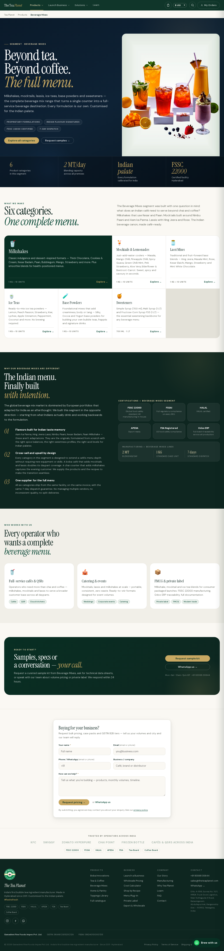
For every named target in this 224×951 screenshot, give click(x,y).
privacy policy (141, 810)
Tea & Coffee (97, 880)
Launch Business (57, 5)
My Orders (210, 5)
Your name (65, 745)
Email (124, 745)
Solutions (80, 5)
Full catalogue (98, 900)
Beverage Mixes (98, 885)
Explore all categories (21, 140)
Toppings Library (99, 895)
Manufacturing (165, 880)
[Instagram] (7, 921)
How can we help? (69, 773)
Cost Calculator (132, 885)
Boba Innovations (99, 875)
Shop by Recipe (132, 890)
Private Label (131, 900)
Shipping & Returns (191, 944)
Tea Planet (9, 15)
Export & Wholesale (134, 905)
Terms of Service (169, 944)
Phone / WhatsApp (76, 759)
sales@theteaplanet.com (204, 880)
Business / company (123, 759)
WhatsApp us (102, 802)
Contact (161, 900)
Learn (96, 5)
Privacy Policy (151, 944)
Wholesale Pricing (133, 880)
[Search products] (192, 5)
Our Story (162, 875)
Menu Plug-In (131, 895)
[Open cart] (168, 5)
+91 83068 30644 (200, 875)
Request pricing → (73, 802)
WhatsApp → (198, 885)
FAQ (159, 895)
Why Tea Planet (165, 885)
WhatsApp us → (187, 666)
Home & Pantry (98, 890)
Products (35, 5)
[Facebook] (15, 921)
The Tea (13, 5)
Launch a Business (134, 875)
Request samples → (57, 140)
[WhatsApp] (23, 921)
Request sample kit (188, 658)
